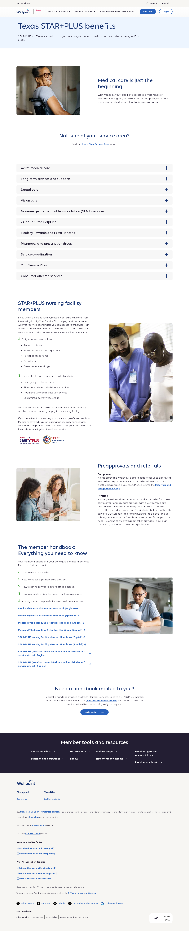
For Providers (23, 3)
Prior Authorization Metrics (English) (37, 868)
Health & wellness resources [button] (116, 11)
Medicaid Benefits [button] (58, 11)
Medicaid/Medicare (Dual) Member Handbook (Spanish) (50, 630)
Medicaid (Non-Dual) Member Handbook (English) (46, 608)
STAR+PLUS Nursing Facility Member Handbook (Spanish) (51, 644)
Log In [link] (166, 11)
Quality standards (51, 799)
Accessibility (51, 917)
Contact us (22, 799)
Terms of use (37, 917)
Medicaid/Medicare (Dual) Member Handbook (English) (50, 623)
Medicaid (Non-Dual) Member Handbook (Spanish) (47, 615)
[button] (94, 168)
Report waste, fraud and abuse (74, 917)
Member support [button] (84, 11)
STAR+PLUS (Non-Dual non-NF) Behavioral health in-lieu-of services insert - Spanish (51, 664)
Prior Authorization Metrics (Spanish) (38, 873)
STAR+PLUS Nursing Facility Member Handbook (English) (50, 637)
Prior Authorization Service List (35, 878)
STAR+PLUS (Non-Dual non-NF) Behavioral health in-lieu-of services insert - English (51, 653)
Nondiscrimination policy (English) (36, 848)
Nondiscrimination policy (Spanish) (37, 853)
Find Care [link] (147, 11)
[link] (23, 11)
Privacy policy (22, 917)
